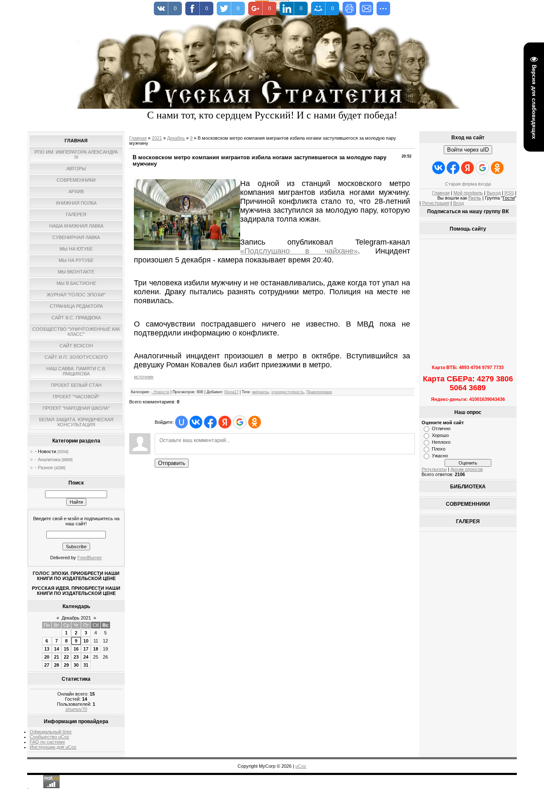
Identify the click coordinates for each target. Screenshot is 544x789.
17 (85, 648)
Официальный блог (51, 731)
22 (66, 656)
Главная (138, 138)
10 (85, 640)
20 (46, 656)
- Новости (45, 451)
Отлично (441, 428)
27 (46, 665)
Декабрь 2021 (76, 617)
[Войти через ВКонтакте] (196, 422)
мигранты (260, 392)
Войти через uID (468, 150)
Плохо (438, 448)
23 (76, 656)
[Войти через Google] (239, 422)
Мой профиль (468, 192)
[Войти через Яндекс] (224, 422)
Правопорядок (319, 392)
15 (66, 648)
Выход (494, 192)
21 (56, 656)
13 (46, 648)
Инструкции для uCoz (53, 747)
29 (66, 665)
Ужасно (440, 455)
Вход (458, 203)
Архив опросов (466, 469)
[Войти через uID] (181, 422)
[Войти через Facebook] (210, 422)
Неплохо (441, 442)
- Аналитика (47, 459)
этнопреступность (287, 392)
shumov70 (76, 709)
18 (95, 648)
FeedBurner (89, 557)
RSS (509, 192)
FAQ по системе (47, 741)
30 (76, 665)
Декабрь (176, 138)
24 (85, 656)
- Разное (44, 467)
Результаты (434, 469)
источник (143, 376)
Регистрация (435, 203)
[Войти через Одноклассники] (254, 422)
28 (56, 665)
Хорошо (440, 435)
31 (85, 665)
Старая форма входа (468, 183)
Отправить (171, 463)
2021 (157, 138)
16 (76, 648)
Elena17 (231, 392)
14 (56, 648)
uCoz (300, 766)
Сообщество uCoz (49, 736)
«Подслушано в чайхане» (298, 251)
